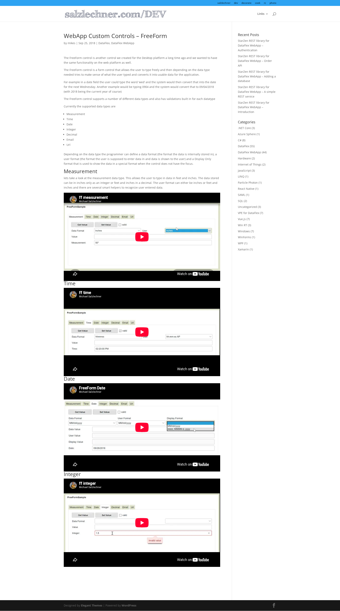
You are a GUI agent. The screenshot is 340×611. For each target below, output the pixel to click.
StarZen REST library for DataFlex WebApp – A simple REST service (256, 91)
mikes (71, 43)
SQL (240, 201)
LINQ (241, 176)
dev (236, 3)
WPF (240, 243)
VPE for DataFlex (248, 213)
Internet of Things (249, 164)
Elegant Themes (91, 605)
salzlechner (223, 3)
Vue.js (242, 219)
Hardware (244, 158)
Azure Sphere (247, 134)
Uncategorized (247, 207)
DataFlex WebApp (122, 43)
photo (273, 3)
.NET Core (244, 128)
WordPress (129, 605)
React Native (246, 189)
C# (239, 140)
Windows (244, 231)
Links (260, 14)
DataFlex (104, 43)
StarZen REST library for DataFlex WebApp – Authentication (253, 45)
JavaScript (244, 170)
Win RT (242, 225)
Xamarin (243, 249)
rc (265, 3)
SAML (241, 195)
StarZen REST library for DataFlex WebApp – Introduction (253, 107)
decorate (246, 3)
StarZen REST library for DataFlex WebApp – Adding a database (257, 76)
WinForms (244, 237)
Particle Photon (248, 182)
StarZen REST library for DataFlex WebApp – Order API (255, 60)
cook (257, 3)
